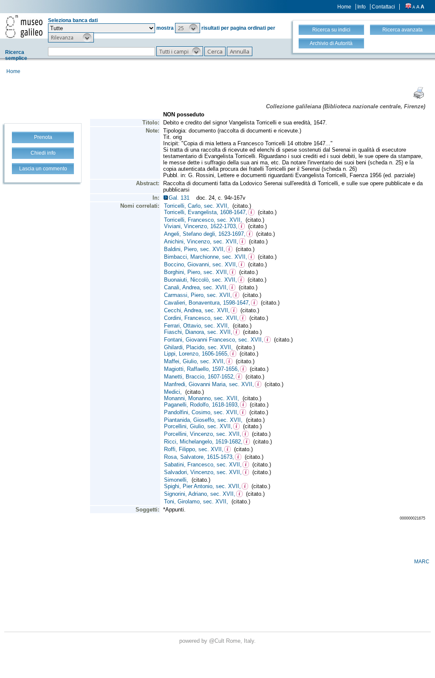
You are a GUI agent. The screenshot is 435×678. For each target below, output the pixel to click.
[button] (187, 28)
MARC (421, 562)
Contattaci (383, 7)
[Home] (24, 26)
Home (344, 7)
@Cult (217, 641)
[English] (408, 7)
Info (361, 7)
